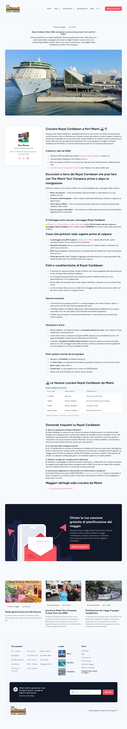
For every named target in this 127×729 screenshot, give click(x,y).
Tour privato (31, 651)
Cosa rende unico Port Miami (61, 489)
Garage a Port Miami (85, 240)
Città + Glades (32, 664)
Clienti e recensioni (88, 667)
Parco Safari (44, 660)
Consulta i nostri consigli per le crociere (65, 168)
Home (49, 9)
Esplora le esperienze (113, 8)
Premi (104, 655)
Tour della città (32, 655)
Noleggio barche (46, 664)
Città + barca (31, 660)
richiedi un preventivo (93, 473)
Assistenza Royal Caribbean (90, 156)
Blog (92, 9)
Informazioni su (82, 9)
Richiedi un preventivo (79, 547)
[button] (57, 8)
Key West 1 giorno (17, 660)
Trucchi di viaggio (87, 664)
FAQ (82, 654)
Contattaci (85, 651)
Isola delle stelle (45, 655)
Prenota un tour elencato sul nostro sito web (65, 224)
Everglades (15, 655)
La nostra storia (107, 652)
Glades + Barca (45, 651)
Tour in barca (15, 651)
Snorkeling (15, 664)
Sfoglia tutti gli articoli (112, 575)
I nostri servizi (86, 657)
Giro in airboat (32, 668)
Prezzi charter (86, 661)
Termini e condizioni (109, 659)
